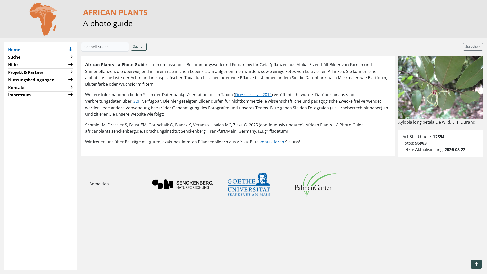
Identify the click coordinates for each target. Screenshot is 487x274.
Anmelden (99, 184)
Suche (14, 57)
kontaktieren (272, 142)
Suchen (138, 46)
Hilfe (13, 64)
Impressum (19, 95)
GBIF (137, 101)
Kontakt (16, 87)
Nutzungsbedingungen (31, 80)
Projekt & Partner (25, 72)
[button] (70, 50)
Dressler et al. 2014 (253, 94)
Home (16, 50)
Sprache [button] (471, 46)
